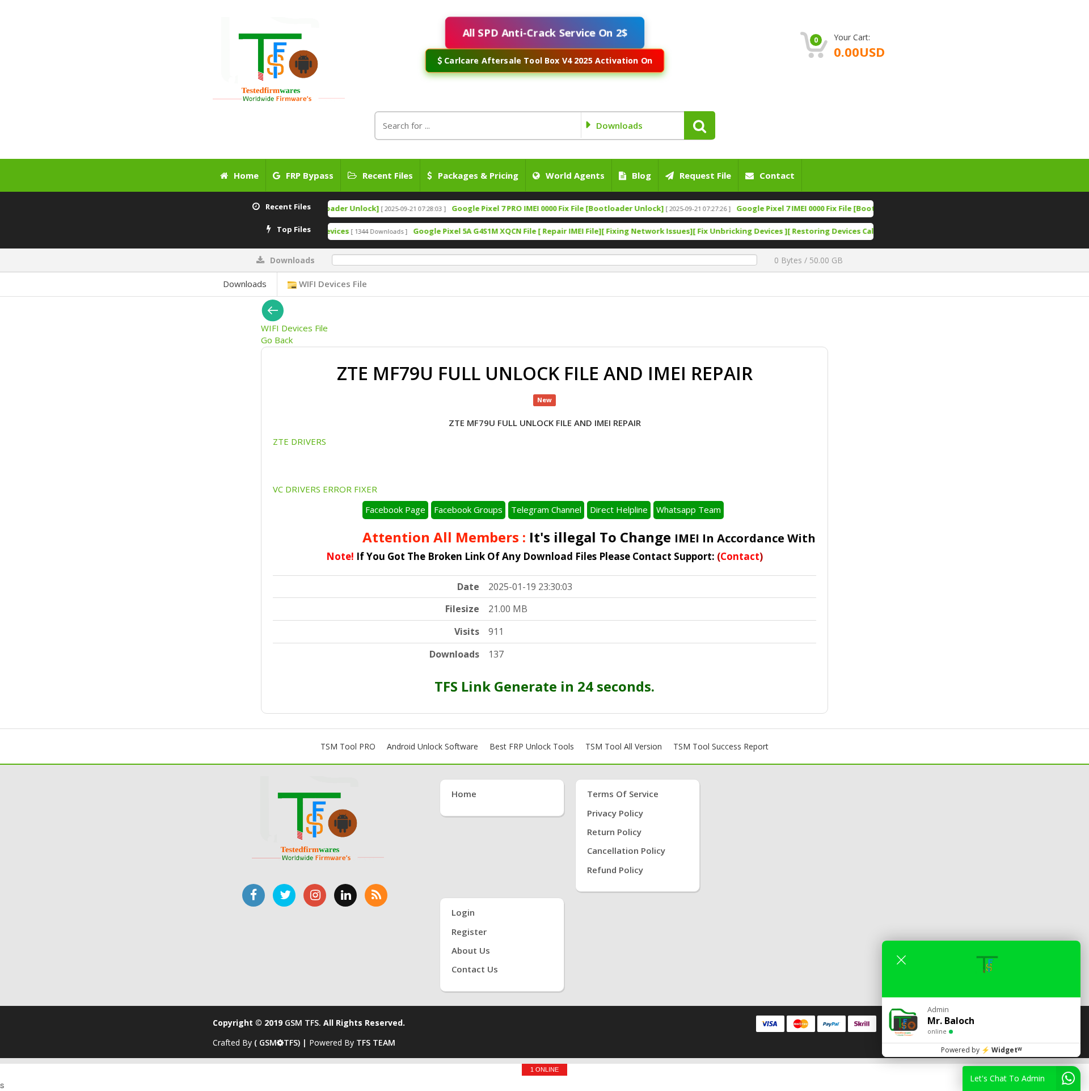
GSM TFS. (303, 1022)
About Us (470, 950)
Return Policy (614, 831)
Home (246, 175)
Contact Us (474, 969)
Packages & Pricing (478, 175)
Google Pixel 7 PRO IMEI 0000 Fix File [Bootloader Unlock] (470, 208)
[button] (699, 125)
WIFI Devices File (332, 283)
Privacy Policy (615, 813)
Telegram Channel (546, 509)
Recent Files (387, 175)
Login (463, 912)
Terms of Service (623, 793)
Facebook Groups (468, 509)
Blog (641, 175)
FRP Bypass (310, 175)
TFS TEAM (375, 1042)
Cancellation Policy (626, 850)
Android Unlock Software (432, 746)
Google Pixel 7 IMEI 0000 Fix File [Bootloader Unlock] (746, 208)
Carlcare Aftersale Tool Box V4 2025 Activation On (546, 59)
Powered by (981, 1050)
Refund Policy (615, 869)
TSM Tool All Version (623, 746)
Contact (777, 175)
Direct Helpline (619, 509)
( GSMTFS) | (281, 1042)
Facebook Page (395, 509)
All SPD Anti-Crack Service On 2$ (544, 32)
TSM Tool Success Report (721, 746)
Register (469, 931)
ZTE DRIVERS (299, 441)
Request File (705, 175)
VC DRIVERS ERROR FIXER (325, 489)
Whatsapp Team (688, 509)
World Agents (575, 175)
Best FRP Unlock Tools (531, 746)
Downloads (245, 283)
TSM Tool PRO (347, 746)
